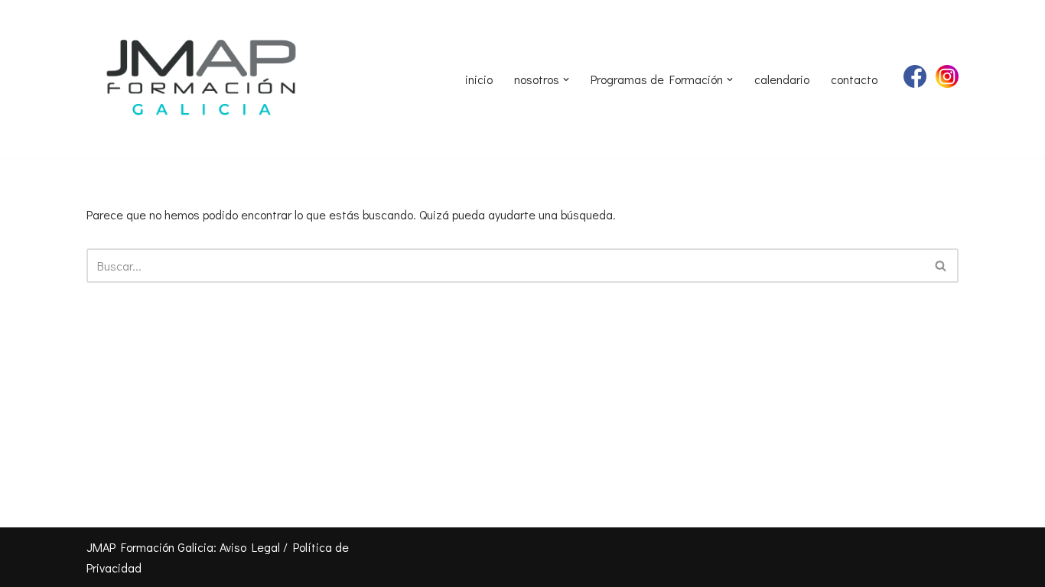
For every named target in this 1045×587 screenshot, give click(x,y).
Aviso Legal (250, 547)
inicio (479, 79)
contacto (854, 79)
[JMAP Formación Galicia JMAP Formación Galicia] (201, 79)
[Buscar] (941, 265)
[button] (566, 79)
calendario (781, 79)
